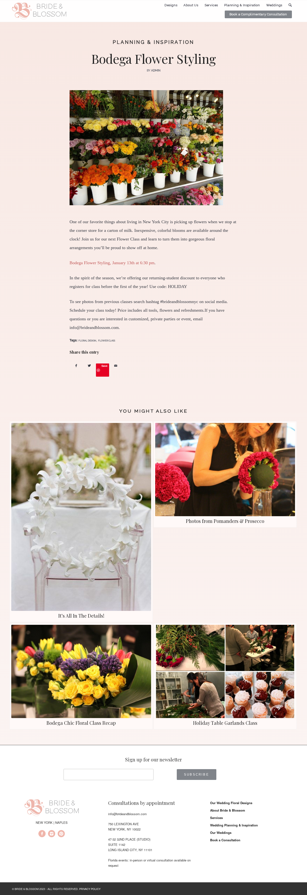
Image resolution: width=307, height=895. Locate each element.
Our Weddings (220, 832)
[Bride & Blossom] (51, 808)
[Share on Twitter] (89, 365)
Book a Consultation (225, 840)
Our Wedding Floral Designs (231, 803)
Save (104, 366)
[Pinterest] (61, 834)
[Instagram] (51, 834)
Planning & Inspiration (153, 42)
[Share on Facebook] (76, 365)
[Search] (290, 5)
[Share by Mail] (115, 365)
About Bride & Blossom (227, 810)
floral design (87, 340)
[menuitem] (171, 5)
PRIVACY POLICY (89, 889)
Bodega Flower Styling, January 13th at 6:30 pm (112, 262)
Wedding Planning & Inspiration (234, 825)
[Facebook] (42, 834)
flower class (106, 340)
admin (155, 70)
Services (216, 817)
